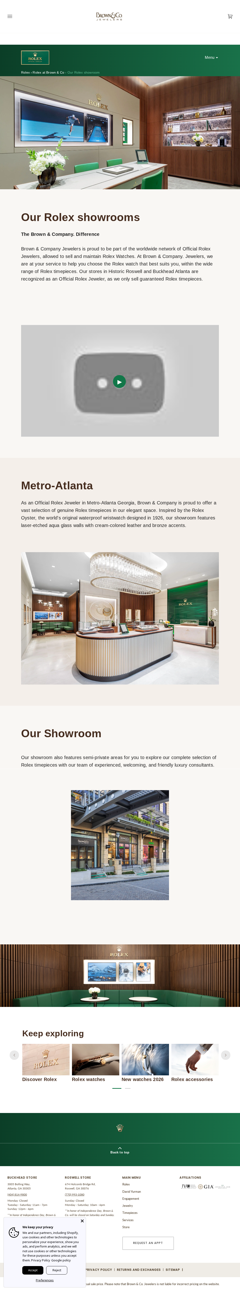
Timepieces (130, 1213)
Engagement (130, 1198)
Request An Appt (148, 1243)
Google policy (61, 1260)
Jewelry (127, 1206)
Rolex (26, 72)
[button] (34, 1179)
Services (128, 1220)
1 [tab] (115, 1088)
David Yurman (131, 1191)
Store (126, 1227)
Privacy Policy (40, 1260)
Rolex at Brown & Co (48, 72)
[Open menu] (15, 16)
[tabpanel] (46, 1063)
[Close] (82, 1221)
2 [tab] (128, 1088)
